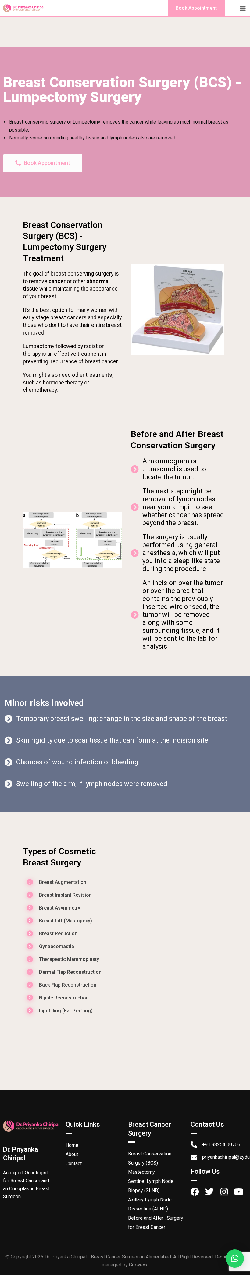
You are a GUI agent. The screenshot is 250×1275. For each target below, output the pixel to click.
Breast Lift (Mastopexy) (65, 921)
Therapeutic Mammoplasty (69, 959)
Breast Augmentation (62, 882)
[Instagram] (224, 1192)
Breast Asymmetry (59, 908)
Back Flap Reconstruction (67, 985)
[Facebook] (195, 1192)
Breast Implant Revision (65, 895)
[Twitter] (209, 1192)
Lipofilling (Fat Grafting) (66, 1011)
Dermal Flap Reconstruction (70, 972)
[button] (235, 1258)
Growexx (138, 1265)
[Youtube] (238, 1192)
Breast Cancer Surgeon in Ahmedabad (131, 1257)
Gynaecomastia (56, 946)
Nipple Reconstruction (64, 998)
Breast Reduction (58, 933)
